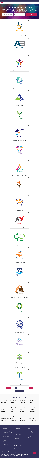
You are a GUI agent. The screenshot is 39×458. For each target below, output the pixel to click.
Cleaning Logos (3, 413)
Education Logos (13, 404)
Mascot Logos (22, 416)
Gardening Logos (13, 420)
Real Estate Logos (32, 407)
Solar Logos (31, 413)
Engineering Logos (13, 407)
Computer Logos (4, 420)
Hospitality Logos (23, 402)
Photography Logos (32, 404)
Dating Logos (12, 402)
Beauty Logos (3, 409)
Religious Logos (32, 409)
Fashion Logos (12, 409)
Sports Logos (31, 418)
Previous (8, 388)
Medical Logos (22, 420)
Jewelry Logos (22, 409)
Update (31, 14)
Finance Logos (12, 411)
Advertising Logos (4, 400)
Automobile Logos (4, 407)
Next (31, 388)
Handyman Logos (23, 400)
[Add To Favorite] (28, 20)
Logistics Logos (22, 413)
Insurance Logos (23, 407)
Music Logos (31, 400)
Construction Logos (13, 400)
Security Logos (32, 411)
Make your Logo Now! (19, 390)
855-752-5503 (29, 0)
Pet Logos (31, 402)
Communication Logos (5, 418)
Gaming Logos (12, 418)
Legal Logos (22, 411)
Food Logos (12, 416)
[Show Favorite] (32, 1)
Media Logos (22, 418)
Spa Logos (31, 416)
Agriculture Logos (4, 402)
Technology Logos (32, 420)
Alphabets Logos (4, 404)
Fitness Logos (12, 413)
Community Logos (4, 416)
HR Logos (21, 404)
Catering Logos (3, 411)
